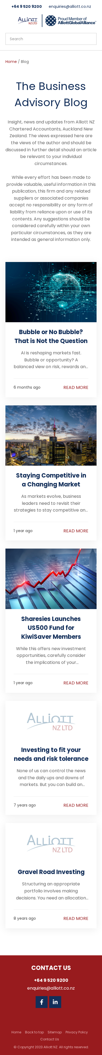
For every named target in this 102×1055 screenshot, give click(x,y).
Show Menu (8, 20)
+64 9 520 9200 (26, 6)
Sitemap (55, 1032)
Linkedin (55, 1002)
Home (11, 61)
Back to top (34, 1032)
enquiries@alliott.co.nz (70, 6)
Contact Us (49, 1039)
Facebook (42, 1002)
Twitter (69, 1002)
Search (90, 39)
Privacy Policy (77, 1032)
